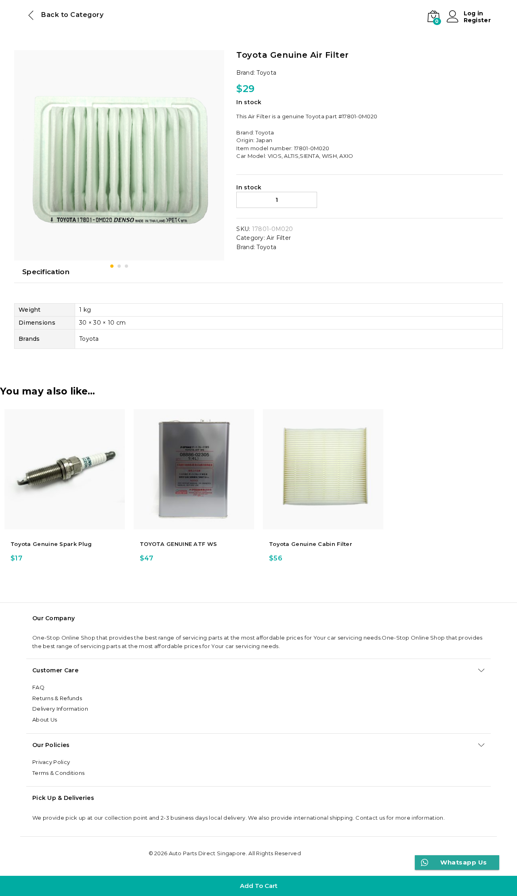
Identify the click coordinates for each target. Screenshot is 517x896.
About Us (44, 719)
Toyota (266, 72)
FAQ (38, 687)
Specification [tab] (45, 272)
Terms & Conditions (58, 773)
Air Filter (279, 237)
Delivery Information (60, 708)
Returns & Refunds (57, 698)
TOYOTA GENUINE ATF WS (178, 544)
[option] (64, 488)
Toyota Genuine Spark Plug (51, 544)
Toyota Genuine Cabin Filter (310, 544)
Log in (473, 13)
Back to (55, 15)
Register (477, 20)
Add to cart (258, 886)
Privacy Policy (51, 762)
